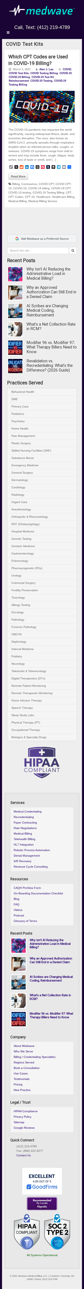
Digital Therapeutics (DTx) (28, 678)
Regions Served (24, 1062)
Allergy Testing (20, 605)
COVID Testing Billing (44, 73)
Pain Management (23, 435)
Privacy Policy (22, 1116)
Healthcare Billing (63, 196)
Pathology (17, 619)
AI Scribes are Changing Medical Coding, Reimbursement (47, 310)
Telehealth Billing (24, 839)
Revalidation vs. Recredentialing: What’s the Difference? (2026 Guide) (50, 366)
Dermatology (19, 480)
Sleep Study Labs (22, 715)
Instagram (33, 21)
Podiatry (16, 656)
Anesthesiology (21, 509)
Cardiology (18, 487)
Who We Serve (23, 1051)
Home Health (19, 428)
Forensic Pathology (23, 627)
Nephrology (18, 641)
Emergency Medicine (25, 465)
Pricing (18, 1084)
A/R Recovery (22, 861)
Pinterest (32, 1160)
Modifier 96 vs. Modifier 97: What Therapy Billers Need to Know (52, 347)
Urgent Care (19, 502)
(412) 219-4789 (53, 27)
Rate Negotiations (25, 828)
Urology (16, 575)
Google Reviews (24, 1127)
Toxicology (18, 597)
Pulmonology (19, 560)
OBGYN (16, 634)
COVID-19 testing (19, 192)
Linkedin (39, 21)
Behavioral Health (22, 391)
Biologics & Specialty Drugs (28, 737)
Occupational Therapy (25, 729)
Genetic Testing (21, 538)
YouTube (50, 21)
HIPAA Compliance (26, 1111)
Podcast (19, 915)
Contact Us (24, 1155)
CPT (68, 192)
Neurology (18, 663)
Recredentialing (24, 817)
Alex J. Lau (46, 69)
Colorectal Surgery (23, 582)
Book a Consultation (27, 1068)
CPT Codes (15, 196)
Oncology (17, 612)
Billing (16, 184)
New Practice (22, 1090)
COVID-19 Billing (19, 77)
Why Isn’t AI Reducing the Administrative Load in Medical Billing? (48, 274)
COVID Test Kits (19, 73)
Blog (16, 899)
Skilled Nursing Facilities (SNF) (31, 450)
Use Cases (21, 1073)
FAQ (16, 904)
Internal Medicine (22, 649)
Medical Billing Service (42, 201)
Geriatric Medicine (23, 546)
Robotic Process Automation (32, 850)
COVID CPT (46, 184)
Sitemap (19, 1122)
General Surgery (22, 472)
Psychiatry (18, 421)
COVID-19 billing (39, 188)
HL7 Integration (24, 844)
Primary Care (20, 406)
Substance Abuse (22, 458)
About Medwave (24, 1045)
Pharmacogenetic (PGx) (26, 568)
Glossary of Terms (25, 921)
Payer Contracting (25, 822)
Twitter (44, 21)
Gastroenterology (22, 553)
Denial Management (27, 855)
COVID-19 (66, 73)
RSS (55, 21)
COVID (67, 69)
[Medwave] (42, 10)
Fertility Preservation (24, 590)
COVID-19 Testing (41, 80)
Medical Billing (17, 201)
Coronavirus (29, 184)
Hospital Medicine (22, 531)
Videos (18, 910)
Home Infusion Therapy (26, 700)
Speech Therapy (22, 707)
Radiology (17, 494)
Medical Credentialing (28, 811)
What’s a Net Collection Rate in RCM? (51, 326)
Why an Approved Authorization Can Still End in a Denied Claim (51, 292)
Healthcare (43, 196)
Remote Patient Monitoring (28, 685)
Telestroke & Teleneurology (28, 671)
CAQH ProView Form (27, 887)
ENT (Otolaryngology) (25, 524)
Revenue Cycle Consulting (31, 866)
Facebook (28, 21)
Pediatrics (17, 413)
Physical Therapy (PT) (25, 722)
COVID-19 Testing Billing (48, 192)
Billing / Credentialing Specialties (34, 1057)
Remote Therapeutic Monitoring (31, 693)
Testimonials (22, 1079)
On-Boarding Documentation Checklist (38, 893)
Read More (18, 176)
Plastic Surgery (21, 443)
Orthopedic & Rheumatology (29, 516)
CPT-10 (30, 196)
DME (14, 399)
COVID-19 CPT (61, 188)
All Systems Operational (42, 1255)
